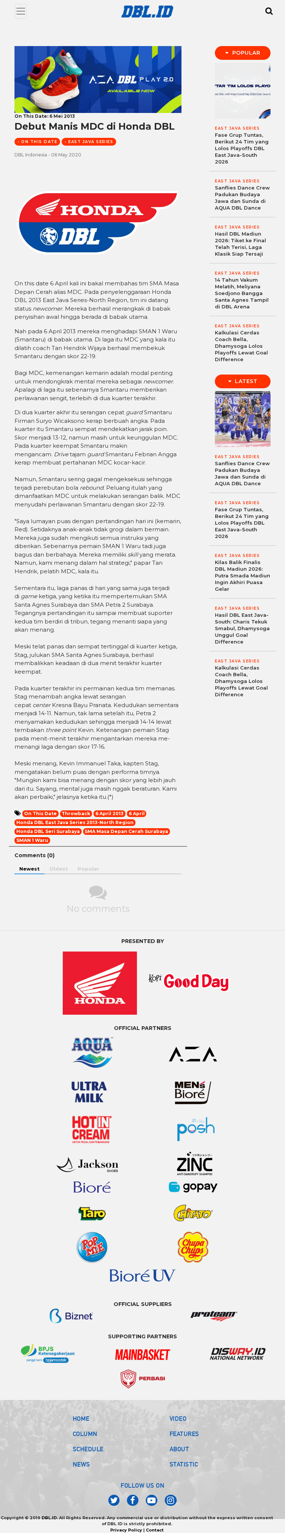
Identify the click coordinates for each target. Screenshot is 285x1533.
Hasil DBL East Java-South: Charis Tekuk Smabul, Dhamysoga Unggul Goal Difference (242, 628)
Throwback (76, 813)
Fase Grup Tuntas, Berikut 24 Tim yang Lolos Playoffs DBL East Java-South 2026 (242, 148)
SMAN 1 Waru (32, 840)
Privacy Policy (126, 1530)
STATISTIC (184, 1464)
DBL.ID (49, 1517)
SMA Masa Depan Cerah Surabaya (126, 831)
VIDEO (178, 1418)
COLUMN (85, 1434)
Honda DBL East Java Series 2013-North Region (75, 822)
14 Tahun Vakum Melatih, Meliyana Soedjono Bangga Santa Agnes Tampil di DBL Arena (242, 293)
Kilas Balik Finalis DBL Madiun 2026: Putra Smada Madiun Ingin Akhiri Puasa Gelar (242, 575)
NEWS (81, 1464)
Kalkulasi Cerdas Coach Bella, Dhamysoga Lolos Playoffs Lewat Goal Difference (241, 346)
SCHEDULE (88, 1449)
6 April (137, 813)
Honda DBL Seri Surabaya (48, 831)
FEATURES (184, 1434)
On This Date (40, 813)
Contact (155, 1530)
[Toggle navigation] (21, 11)
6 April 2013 (109, 813)
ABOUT (179, 1449)
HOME (81, 1418)
